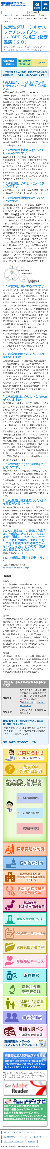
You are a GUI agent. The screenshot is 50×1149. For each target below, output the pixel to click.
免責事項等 (31, 1142)
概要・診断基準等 (24, 62)
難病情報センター (13, 5)
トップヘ (7, 1132)
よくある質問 (39, 63)
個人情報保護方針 (10, 1137)
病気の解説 (9, 62)
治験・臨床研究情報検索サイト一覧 (19, 741)
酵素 (17, 214)
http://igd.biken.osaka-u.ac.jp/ (16, 567)
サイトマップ (18, 1132)
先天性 (6, 92)
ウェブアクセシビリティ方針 (13, 1142)
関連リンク (31, 1132)
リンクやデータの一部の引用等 (31, 1137)
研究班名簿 (27, 702)
